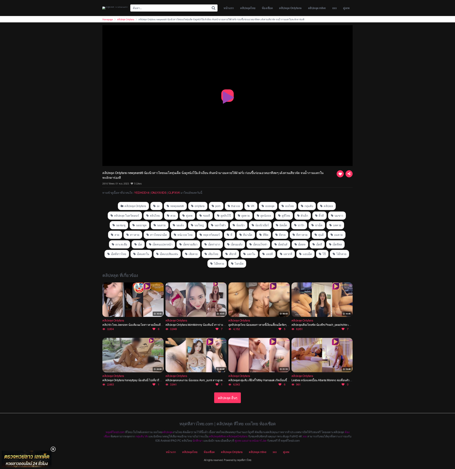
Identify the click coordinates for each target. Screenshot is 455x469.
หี (231, 235)
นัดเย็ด (283, 225)
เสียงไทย (213, 254)
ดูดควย (245, 215)
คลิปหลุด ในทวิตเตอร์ (126, 215)
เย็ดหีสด (337, 244)
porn (218, 206)
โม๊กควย (341, 254)
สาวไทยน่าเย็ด (158, 235)
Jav (264, 440)
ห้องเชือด (267, 8)
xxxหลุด (269, 206)
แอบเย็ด (307, 254)
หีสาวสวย (301, 235)
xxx (334, 8)
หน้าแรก (229, 8)
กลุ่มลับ (308, 206)
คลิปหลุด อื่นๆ (227, 397)
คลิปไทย (154, 215)
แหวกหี (287, 254)
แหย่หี (269, 254)
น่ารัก (300, 225)
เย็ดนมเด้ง (236, 244)
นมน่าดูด (141, 225)
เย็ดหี (318, 244)
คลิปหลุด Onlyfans (290, 8)
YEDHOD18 (141, 193)
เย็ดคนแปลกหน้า (162, 244)
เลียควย (193, 254)
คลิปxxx (328, 206)
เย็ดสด (301, 244)
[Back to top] (445, 452)
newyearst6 (177, 206)
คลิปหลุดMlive (217, 436)
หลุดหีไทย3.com (115, 432)
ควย (172, 215)
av (158, 206)
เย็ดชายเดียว (189, 244)
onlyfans (199, 206)
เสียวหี (232, 254)
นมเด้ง (180, 225)
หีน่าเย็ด (247, 235)
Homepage (107, 19)
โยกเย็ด (238, 263)
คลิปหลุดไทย (247, 8)
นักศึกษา (197, 440)
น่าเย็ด (318, 225)
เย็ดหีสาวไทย (118, 254)
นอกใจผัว (220, 225)
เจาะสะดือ (121, 244)
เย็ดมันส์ (282, 244)
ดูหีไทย (285, 215)
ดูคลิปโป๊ (225, 215)
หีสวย (282, 235)
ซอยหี (206, 215)
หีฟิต (265, 235)
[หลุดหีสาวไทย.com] (114, 8)
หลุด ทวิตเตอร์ (211, 235)
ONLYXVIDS (159, 193)
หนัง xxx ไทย (184, 235)
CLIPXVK (174, 193)
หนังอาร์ (257, 440)
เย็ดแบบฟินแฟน (168, 254)
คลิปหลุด (167, 432)
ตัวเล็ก (304, 215)
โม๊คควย (218, 263)
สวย (116, 235)
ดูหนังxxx (265, 215)
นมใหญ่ (199, 225)
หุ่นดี (320, 235)
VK (252, 206)
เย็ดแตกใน (142, 254)
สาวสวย (134, 235)
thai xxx (235, 206)
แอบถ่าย (246, 440)
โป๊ (324, 254)
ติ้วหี (321, 215)
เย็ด (139, 244)
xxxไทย (289, 206)
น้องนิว (240, 225)
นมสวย (161, 225)
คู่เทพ (346, 8)
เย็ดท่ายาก (213, 244)
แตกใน (250, 254)
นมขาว (338, 215)
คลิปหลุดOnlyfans (236, 436)
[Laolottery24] (27, 459)
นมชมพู (120, 225)
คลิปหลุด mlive (317, 8)
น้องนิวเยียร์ (262, 225)
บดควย (336, 225)
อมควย (338, 235)
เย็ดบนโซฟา (259, 244)
